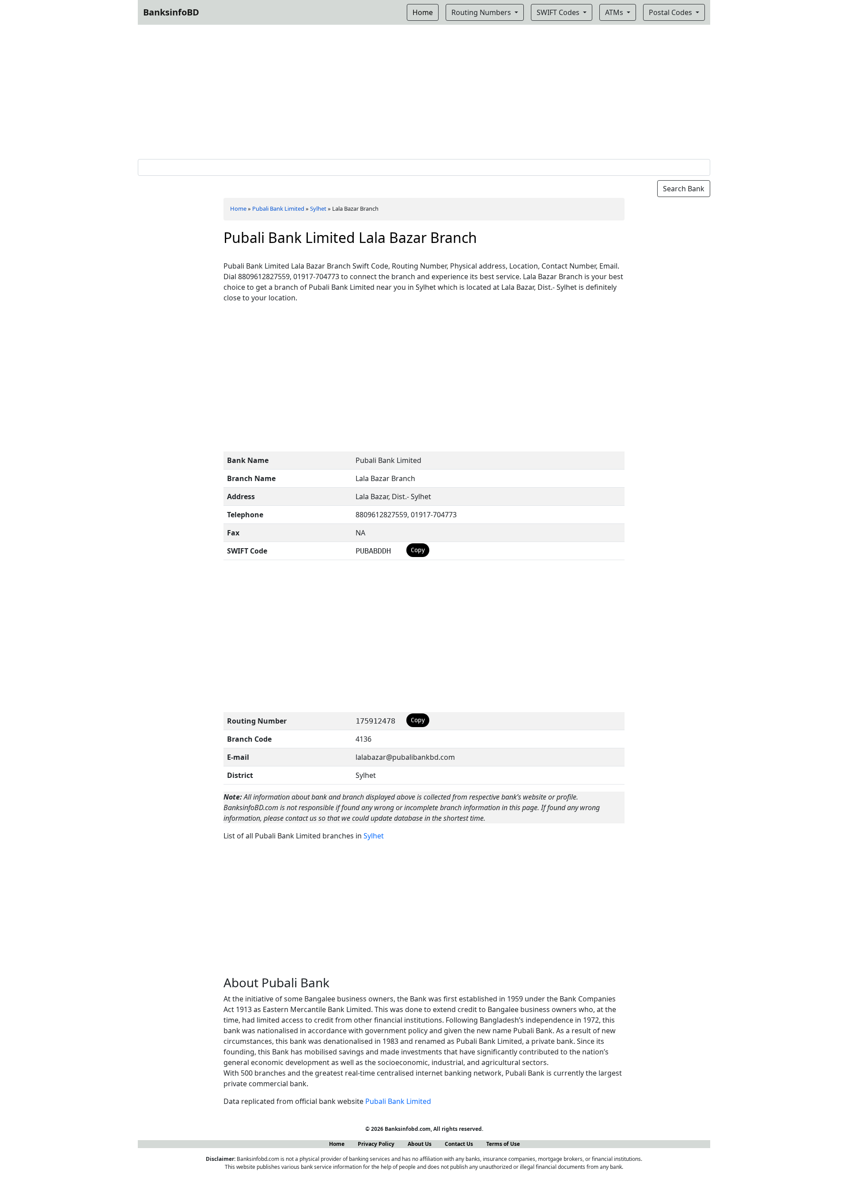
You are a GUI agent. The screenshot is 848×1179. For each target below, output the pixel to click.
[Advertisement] (424, 90)
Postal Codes (671, 12)
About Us (420, 1144)
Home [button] (423, 12)
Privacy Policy (376, 1144)
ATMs (615, 12)
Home (238, 208)
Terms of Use (503, 1144)
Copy (418, 549)
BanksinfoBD (171, 12)
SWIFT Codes (559, 12)
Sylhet (318, 208)
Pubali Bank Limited (278, 208)
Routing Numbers (482, 12)
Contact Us (459, 1144)
